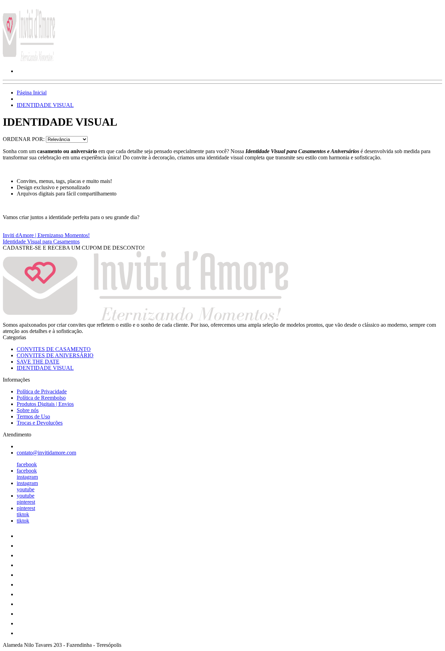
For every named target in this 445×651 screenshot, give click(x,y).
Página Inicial (32, 92)
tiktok (23, 514)
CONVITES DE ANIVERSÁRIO (55, 355)
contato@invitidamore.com (46, 453)
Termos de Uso (33, 416)
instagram (27, 477)
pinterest (26, 502)
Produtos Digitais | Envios (45, 404)
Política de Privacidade (42, 391)
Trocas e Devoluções (40, 423)
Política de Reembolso (41, 398)
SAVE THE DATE (38, 362)
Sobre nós (28, 410)
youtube (25, 489)
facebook (27, 464)
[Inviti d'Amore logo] (29, 59)
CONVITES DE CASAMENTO (54, 349)
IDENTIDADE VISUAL (45, 105)
